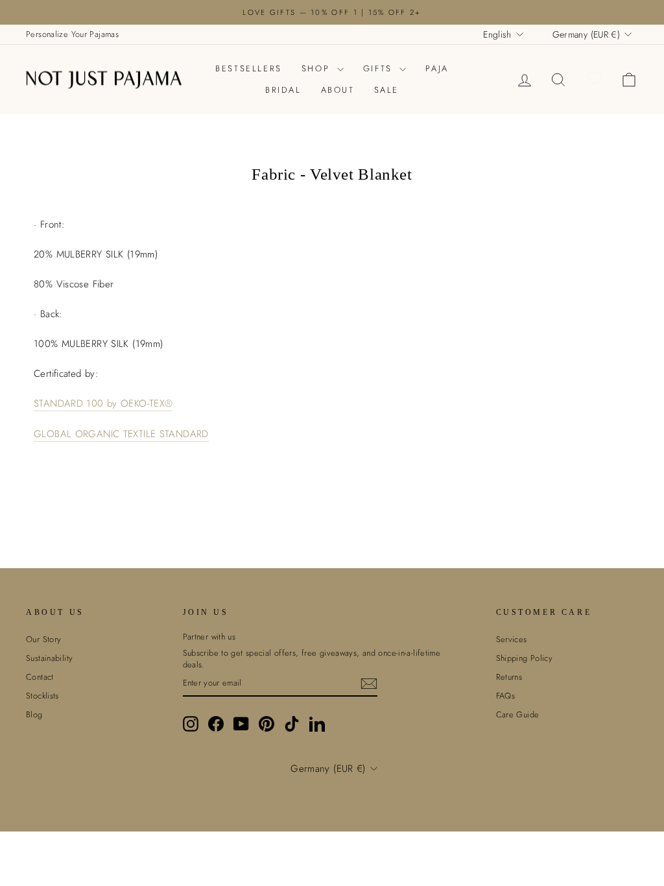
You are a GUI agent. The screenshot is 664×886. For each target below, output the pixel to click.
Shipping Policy (524, 658)
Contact (40, 677)
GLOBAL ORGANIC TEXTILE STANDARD (121, 434)
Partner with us (209, 637)
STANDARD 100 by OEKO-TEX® (103, 404)
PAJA (436, 68)
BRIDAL (283, 90)
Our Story (43, 639)
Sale (386, 90)
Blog (34, 714)
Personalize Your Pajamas (72, 34)
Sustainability (49, 658)
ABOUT (338, 90)
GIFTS (380, 68)
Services (511, 639)
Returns (509, 677)
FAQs (506, 695)
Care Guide (518, 714)
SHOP (318, 68)
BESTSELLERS (248, 68)
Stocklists (42, 695)
